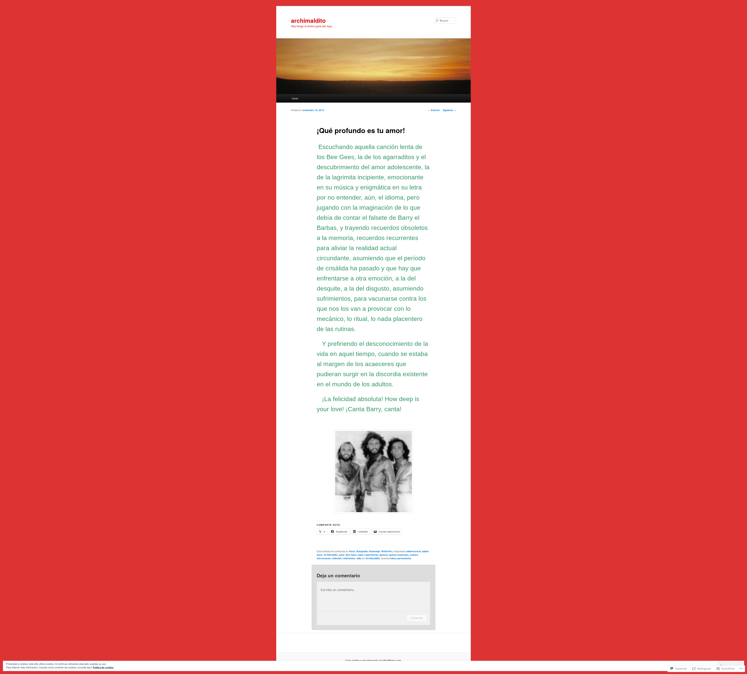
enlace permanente (400, 558)
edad (360, 555)
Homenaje (374, 551)
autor (342, 555)
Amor (352, 551)
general (384, 555)
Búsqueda (362, 551)
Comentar (416, 618)
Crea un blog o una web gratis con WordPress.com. (373, 660)
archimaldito (308, 20)
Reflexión (386, 551)
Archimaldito (373, 558)
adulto (425, 551)
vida (358, 558)
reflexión (337, 558)
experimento (371, 555)
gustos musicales (399, 555)
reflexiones (349, 558)
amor (320, 555)
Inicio (295, 98)
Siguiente (449, 110)
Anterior (434, 110)
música (414, 555)
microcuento (324, 558)
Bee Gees (351, 555)
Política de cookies (103, 667)
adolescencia (413, 551)
